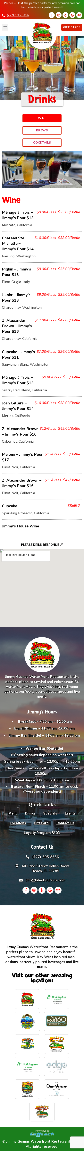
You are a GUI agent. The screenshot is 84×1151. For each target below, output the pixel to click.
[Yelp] (65, 15)
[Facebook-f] (52, 15)
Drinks (30, 813)
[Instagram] (59, 15)
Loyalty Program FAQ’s (42, 833)
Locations (18, 823)
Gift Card (41, 823)
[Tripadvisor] (79, 15)
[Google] (72, 15)
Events (70, 813)
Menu (12, 813)
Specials (50, 813)
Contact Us (65, 823)
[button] (5, 27)
